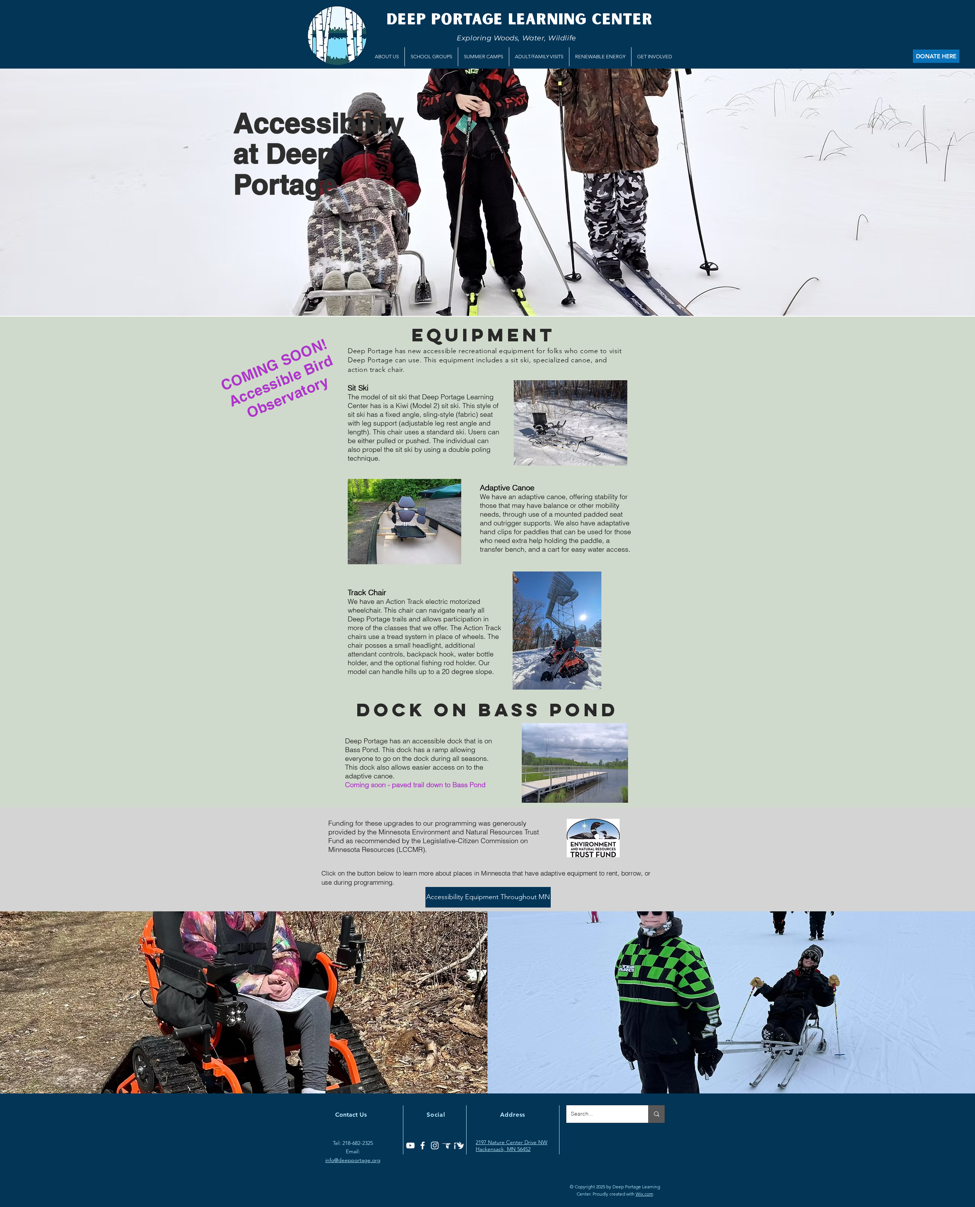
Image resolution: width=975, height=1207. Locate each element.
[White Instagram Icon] (435, 1145)
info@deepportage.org (352, 1160)
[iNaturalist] (459, 1145)
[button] (386, 56)
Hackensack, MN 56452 (503, 1149)
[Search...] (656, 1114)
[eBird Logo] (447, 1145)
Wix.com (644, 1194)
